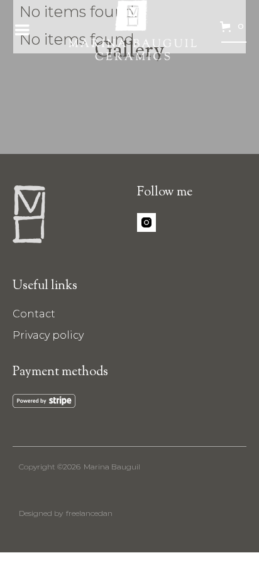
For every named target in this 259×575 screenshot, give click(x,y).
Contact (34, 314)
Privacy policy (48, 335)
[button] (22, 30)
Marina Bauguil (112, 466)
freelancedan (89, 513)
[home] (129, 30)
